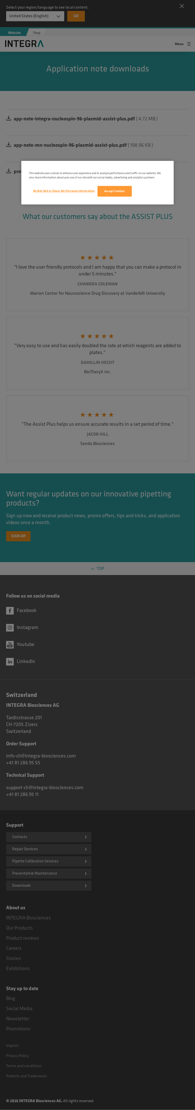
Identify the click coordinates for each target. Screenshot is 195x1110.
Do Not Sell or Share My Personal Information (64, 191)
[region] (97, 183)
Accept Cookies (114, 191)
